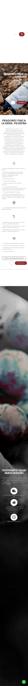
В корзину (21, 102)
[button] (26, 34)
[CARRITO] (22, 34)
